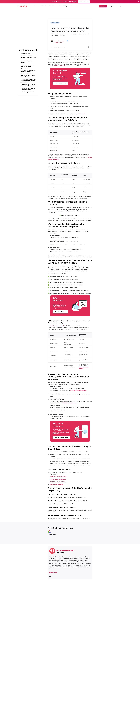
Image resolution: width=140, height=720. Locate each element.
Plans (53, 6)
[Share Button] (88, 47)
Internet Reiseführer (55, 22)
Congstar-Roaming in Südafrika (58, 479)
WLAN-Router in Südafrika (69, 403)
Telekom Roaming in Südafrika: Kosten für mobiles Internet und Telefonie (28, 57)
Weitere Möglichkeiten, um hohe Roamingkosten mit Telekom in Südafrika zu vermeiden (28, 81)
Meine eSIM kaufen (83, 1)
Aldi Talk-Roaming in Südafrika (58, 481)
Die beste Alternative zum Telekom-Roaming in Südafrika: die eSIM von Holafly (28, 75)
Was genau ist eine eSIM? (27, 53)
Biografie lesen (53, 572)
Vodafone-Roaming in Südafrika (58, 476)
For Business (74, 6)
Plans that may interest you (27, 92)
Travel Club (59, 6)
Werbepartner (66, 6)
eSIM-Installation (43, 6)
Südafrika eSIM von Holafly (61, 65)
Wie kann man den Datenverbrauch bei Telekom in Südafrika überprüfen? (28, 70)
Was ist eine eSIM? (80, 114)
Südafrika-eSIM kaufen (60, 83)
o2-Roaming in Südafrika (56, 484)
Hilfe (50, 6)
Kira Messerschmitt (65, 550)
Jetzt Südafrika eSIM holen (61, 437)
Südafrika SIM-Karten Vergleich (78, 390)
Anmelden (103, 6)
